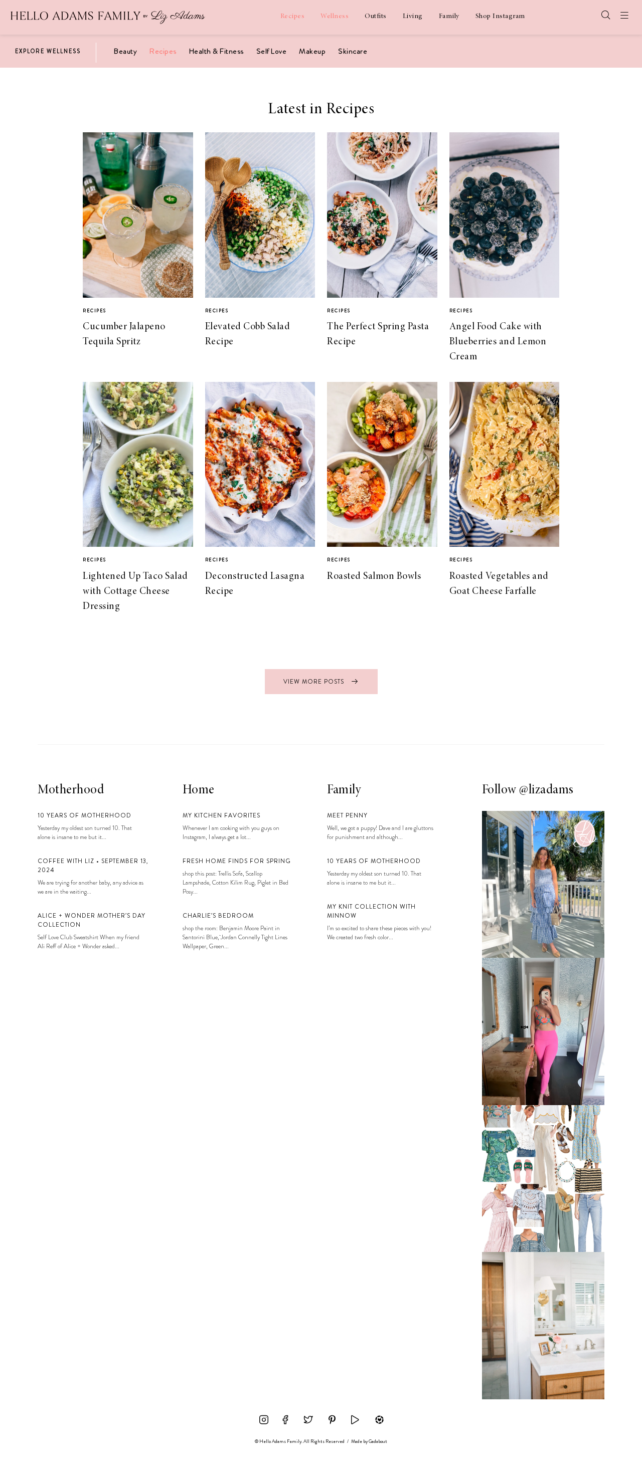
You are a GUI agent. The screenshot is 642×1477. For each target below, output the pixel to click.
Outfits (376, 16)
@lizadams (546, 790)
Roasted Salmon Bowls (374, 576)
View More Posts (314, 681)
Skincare (352, 51)
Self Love (271, 51)
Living (413, 16)
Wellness (334, 16)
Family (449, 16)
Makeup (312, 51)
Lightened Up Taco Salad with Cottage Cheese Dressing (135, 591)
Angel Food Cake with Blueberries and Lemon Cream (498, 342)
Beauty (125, 51)
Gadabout (378, 1441)
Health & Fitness (216, 51)
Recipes (292, 16)
